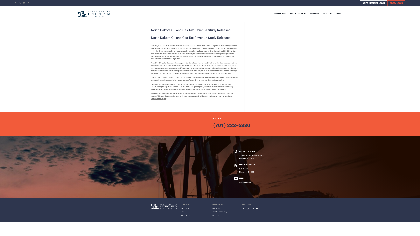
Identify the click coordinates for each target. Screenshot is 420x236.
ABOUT (338, 14)
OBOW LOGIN (396, 3)
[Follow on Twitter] (248, 208)
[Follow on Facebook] (15, 2)
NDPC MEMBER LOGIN (373, 3)
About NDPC (185, 208)
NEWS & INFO (327, 14)
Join (182, 212)
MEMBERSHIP (314, 14)
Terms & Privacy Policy (219, 212)
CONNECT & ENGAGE (279, 14)
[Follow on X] (19, 2)
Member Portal (217, 208)
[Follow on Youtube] (28, 2)
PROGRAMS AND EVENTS (298, 14)
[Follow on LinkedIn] (24, 2)
